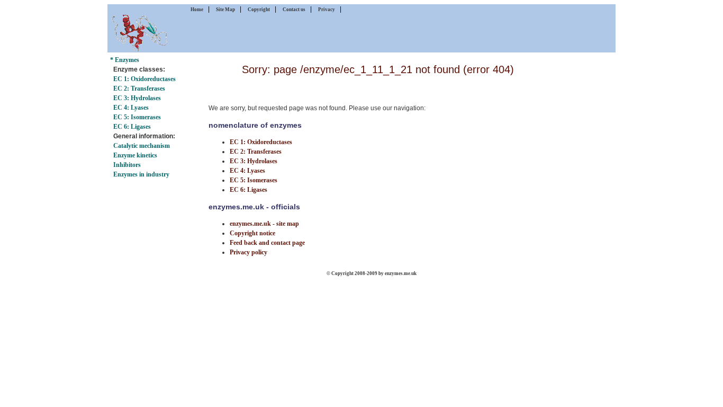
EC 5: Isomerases (137, 117)
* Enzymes (124, 60)
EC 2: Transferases (139, 88)
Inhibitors (127, 165)
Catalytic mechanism (141, 145)
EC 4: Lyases (131, 107)
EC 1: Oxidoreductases (144, 79)
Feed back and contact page (267, 242)
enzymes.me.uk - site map (264, 223)
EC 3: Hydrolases (137, 98)
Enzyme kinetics (135, 155)
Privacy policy (248, 252)
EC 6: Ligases (132, 126)
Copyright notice (252, 233)
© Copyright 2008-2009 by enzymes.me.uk (372, 273)
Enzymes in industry (141, 174)
